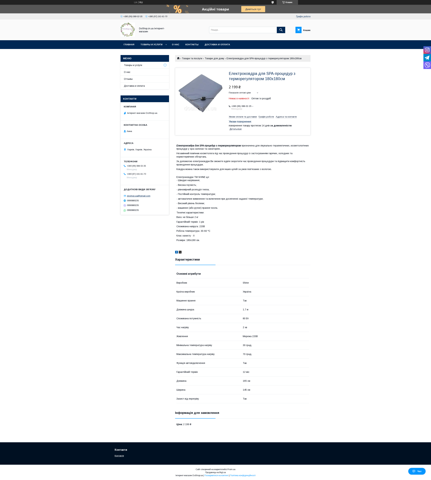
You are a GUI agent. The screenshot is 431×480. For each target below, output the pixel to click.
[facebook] (176, 252)
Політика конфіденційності (243, 475)
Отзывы (128, 79)
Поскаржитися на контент (216, 475)
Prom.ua (231, 469)
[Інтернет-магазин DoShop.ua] (128, 36)
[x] (180, 252)
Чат (419, 471)
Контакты (191, 44)
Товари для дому (214, 58)
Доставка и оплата (217, 44)
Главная (129, 44)
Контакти (119, 455)
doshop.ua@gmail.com (138, 196)
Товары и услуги (151, 44)
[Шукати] (281, 30)
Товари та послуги (192, 58)
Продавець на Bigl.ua (215, 472)
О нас (175, 44)
